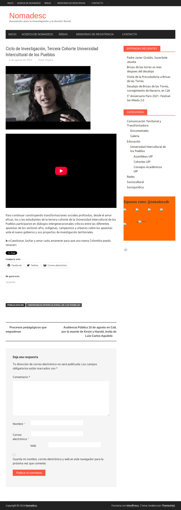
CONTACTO (97, 3)
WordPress (133, 505)
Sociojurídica (135, 187)
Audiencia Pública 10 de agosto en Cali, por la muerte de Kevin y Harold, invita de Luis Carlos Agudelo (89, 331)
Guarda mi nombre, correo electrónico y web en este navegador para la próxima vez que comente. (58, 461)
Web (33, 445)
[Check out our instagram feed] (165, 214)
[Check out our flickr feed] (129, 228)
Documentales (139, 130)
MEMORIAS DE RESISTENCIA (71, 3)
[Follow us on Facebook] (129, 214)
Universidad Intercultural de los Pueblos (54, 305)
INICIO (10, 3)
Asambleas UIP (143, 156)
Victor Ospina (45, 59)
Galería (134, 136)
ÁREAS (47, 3)
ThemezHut (168, 505)
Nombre (19, 423)
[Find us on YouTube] (153, 214)
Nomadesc (27, 15)
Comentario (21, 377)
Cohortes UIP (142, 161)
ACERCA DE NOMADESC (29, 3)
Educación (133, 141)
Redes (131, 176)
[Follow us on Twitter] (141, 214)
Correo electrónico (21, 437)
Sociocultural (135, 182)
